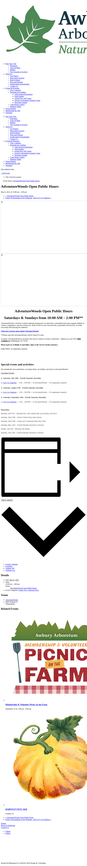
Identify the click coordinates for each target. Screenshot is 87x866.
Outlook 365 (9, 568)
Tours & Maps (15, 68)
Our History (14, 76)
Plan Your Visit (10, 64)
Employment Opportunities (19, 84)
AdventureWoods (11, 600)
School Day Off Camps (22, 98)
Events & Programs (12, 88)
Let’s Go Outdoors (10, 383)
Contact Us (14, 86)
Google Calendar (11, 564)
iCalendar (8, 566)
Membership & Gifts (12, 111)
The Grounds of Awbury (19, 72)
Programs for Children (18, 92)
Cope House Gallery (17, 105)
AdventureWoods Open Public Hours (19, 196)
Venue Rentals (10, 109)
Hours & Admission (8, 825)
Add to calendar (7, 500)
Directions (13, 66)
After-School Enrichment (23, 94)
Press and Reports (16, 82)
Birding (12, 70)
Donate (3, 823)
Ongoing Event (33, 590)
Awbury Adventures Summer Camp (27, 100)
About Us (8, 74)
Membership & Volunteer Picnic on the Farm (26, 704)
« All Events (5, 173)
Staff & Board (15, 80)
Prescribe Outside (20, 102)
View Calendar (15, 90)
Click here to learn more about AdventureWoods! (20, 331)
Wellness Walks (15, 107)
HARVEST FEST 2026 (16, 809)
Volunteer (8, 113)
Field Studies (19, 96)
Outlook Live (10, 570)
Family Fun (23, 590)
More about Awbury (17, 78)
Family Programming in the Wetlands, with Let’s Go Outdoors (28, 198)
